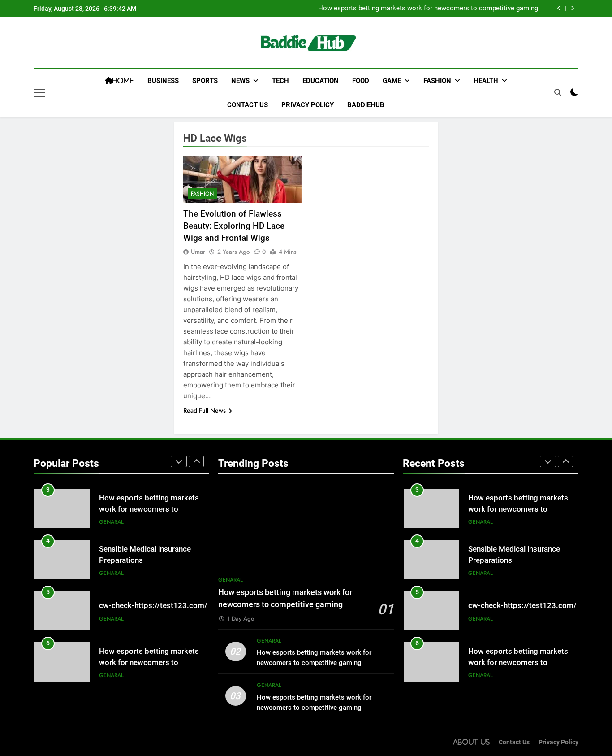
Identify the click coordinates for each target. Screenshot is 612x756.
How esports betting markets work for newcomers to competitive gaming (428, 8)
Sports (205, 81)
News (240, 81)
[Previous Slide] (559, 8)
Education (320, 81)
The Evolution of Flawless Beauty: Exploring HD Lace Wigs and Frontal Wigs (233, 226)
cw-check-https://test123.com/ (153, 605)
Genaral (111, 522)
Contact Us (247, 105)
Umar (198, 251)
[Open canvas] (39, 92)
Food (360, 81)
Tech (280, 81)
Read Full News (204, 410)
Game (392, 81)
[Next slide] (572, 8)
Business (163, 81)
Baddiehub (365, 105)
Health (486, 81)
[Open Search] (557, 92)
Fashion (437, 81)
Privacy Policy (307, 105)
